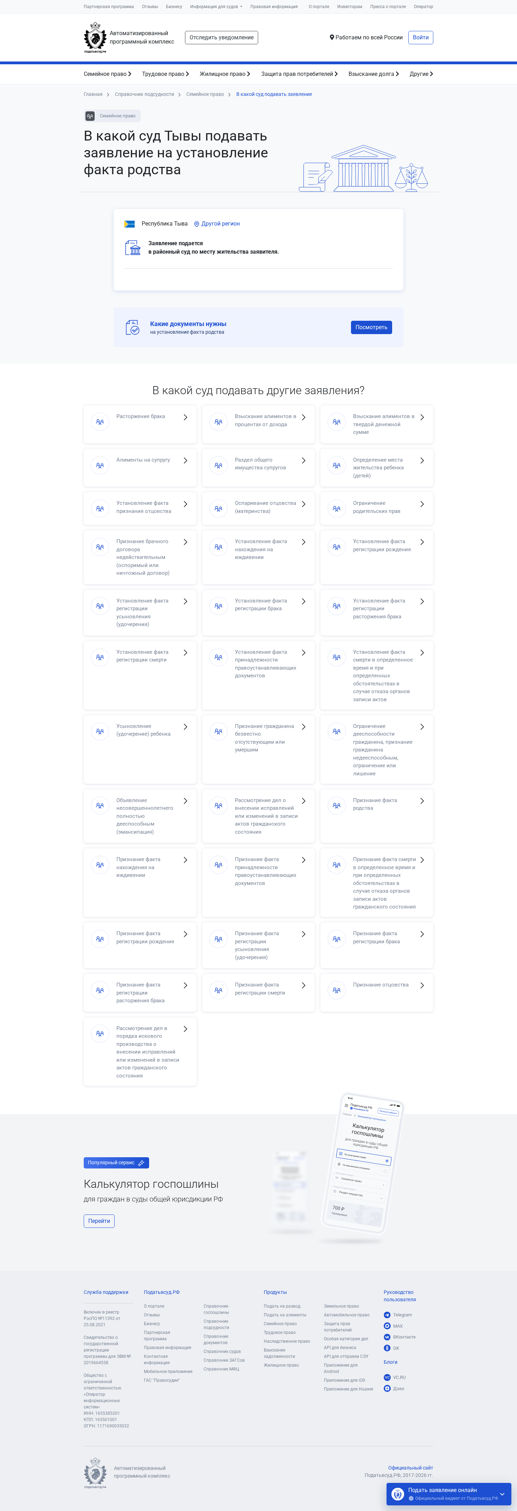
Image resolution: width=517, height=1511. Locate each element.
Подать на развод (282, 1306)
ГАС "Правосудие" (162, 1380)
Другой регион (220, 223)
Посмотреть (372, 327)
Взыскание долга (372, 74)
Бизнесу (174, 6)
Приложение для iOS (344, 1380)
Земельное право (341, 1306)
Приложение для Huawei (348, 1389)
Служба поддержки (106, 1292)
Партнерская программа (109, 6)
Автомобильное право (347, 1315)
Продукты (275, 1292)
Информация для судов (214, 6)
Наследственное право (287, 1341)
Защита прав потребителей (297, 74)
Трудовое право (164, 74)
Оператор (423, 6)
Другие (420, 74)
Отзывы (150, 6)
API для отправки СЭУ (346, 1356)
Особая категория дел (346, 1338)
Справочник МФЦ (221, 1369)
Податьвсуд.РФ (162, 1292)
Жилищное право (223, 74)
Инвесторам (349, 6)
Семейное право (106, 74)
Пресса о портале (388, 6)
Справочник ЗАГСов (224, 1360)
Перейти (99, 1221)
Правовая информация (274, 6)
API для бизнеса (340, 1347)
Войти (421, 37)
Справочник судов (222, 1351)
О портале (319, 6)
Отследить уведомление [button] (222, 37)
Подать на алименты (285, 1315)
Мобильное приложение (168, 1371)
